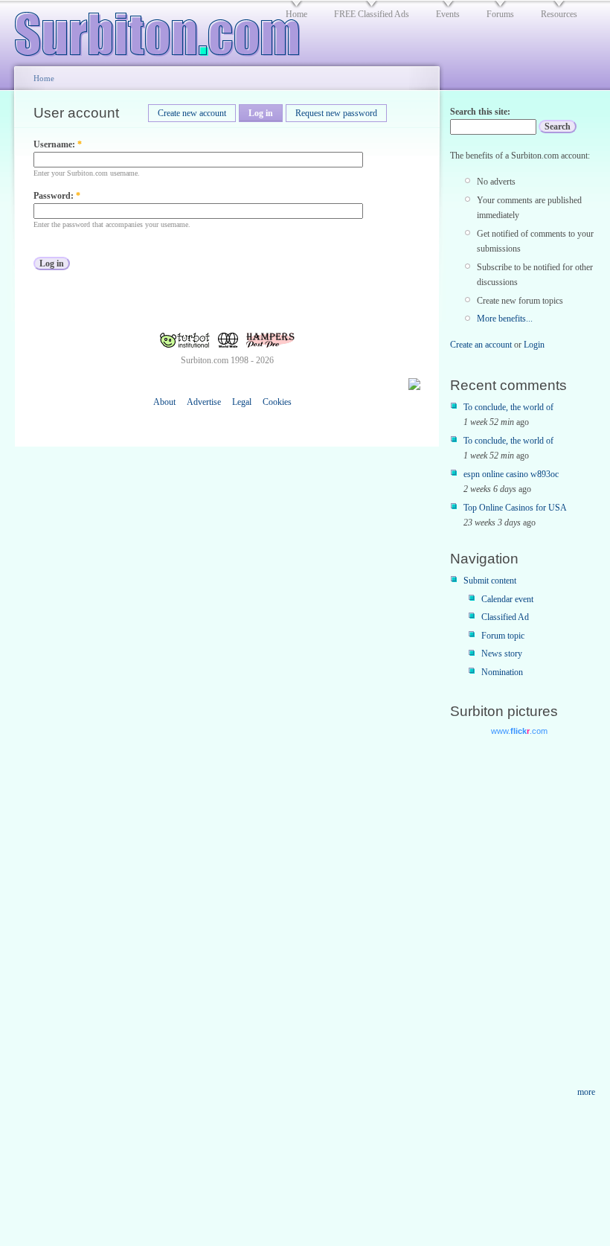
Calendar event (507, 599)
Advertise (204, 402)
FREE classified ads (371, 14)
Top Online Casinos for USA (515, 507)
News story (501, 653)
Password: (56, 196)
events (448, 14)
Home (43, 78)
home (296, 14)
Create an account (481, 344)
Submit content (489, 580)
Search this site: (480, 111)
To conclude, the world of (508, 407)
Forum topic (502, 635)
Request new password (336, 113)
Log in (260, 113)
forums (500, 14)
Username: (57, 144)
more (586, 1092)
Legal (241, 402)
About (164, 402)
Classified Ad (505, 617)
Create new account (192, 113)
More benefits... (505, 318)
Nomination (502, 672)
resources (559, 14)
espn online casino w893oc (511, 474)
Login (534, 344)
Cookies (277, 402)
